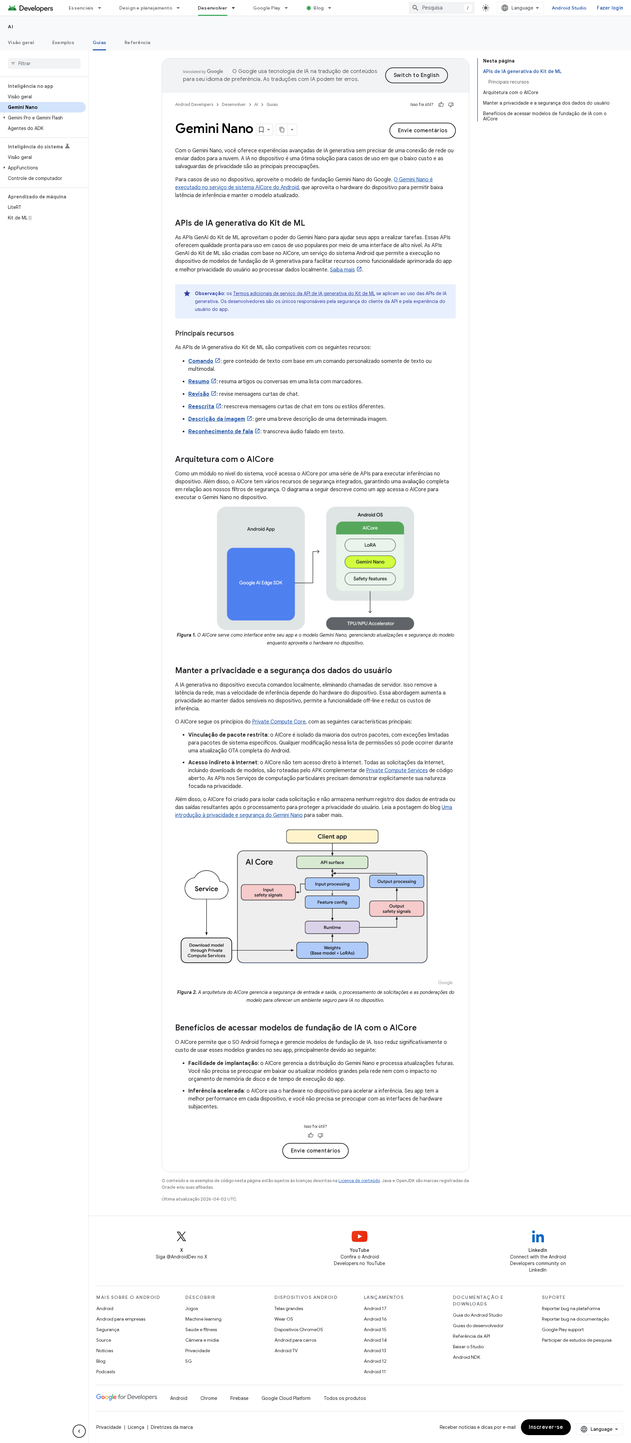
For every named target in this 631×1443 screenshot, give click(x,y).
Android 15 (375, 1329)
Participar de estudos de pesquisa (577, 1340)
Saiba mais (342, 269)
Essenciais (81, 8)
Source (103, 1340)
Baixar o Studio (468, 1347)
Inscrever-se (546, 1427)
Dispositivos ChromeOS (298, 1329)
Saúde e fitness (201, 1329)
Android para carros (295, 1340)
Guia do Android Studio (477, 1315)
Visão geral (21, 42)
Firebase (239, 1398)
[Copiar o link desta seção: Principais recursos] (240, 334)
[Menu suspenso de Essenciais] (102, 8)
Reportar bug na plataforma (571, 1308)
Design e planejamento (145, 8)
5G (188, 1361)
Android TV (286, 1351)
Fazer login (610, 8)
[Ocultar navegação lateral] (79, 1431)
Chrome (208, 1398)
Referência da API (471, 1336)
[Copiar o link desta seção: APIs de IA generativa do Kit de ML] (311, 224)
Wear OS (283, 1319)
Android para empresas (120, 1319)
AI (10, 27)
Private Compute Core (279, 722)
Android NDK (466, 1357)
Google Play (267, 8)
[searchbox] (44, 63)
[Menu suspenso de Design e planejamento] (181, 8)
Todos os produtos (345, 1398)
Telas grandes (288, 1308)
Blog (319, 8)
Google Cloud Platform (286, 1398)
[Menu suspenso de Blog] (332, 8)
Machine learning (203, 1319)
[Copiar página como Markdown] (282, 129)
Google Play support (563, 1329)
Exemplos (63, 42)
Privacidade (197, 1351)
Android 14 (375, 1340)
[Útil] (441, 105)
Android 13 (375, 1351)
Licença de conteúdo (359, 1180)
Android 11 (375, 1372)
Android (104, 1308)
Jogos (191, 1308)
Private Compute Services (397, 770)
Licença (136, 1427)
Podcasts (105, 1372)
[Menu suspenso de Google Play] (289, 8)
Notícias (104, 1351)
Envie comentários (423, 130)
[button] (43, 118)
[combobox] (442, 8)
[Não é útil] (451, 105)
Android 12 (375, 1361)
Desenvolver (212, 8)
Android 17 (375, 1308)
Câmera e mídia (202, 1340)
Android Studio (569, 8)
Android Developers (194, 104)
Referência (138, 42)
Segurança (107, 1329)
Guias (99, 42)
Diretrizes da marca (172, 1427)
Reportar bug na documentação (575, 1319)
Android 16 (375, 1319)
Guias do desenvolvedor (478, 1326)
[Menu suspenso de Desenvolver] (236, 8)
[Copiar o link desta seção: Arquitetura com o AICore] (280, 460)
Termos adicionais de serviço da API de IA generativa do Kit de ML (304, 293)
